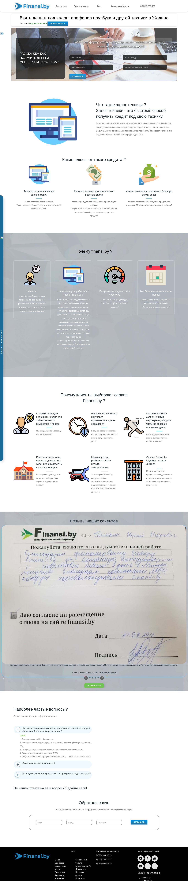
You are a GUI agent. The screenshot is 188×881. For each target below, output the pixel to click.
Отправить (77, 76)
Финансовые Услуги (120, 6)
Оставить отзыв (94, 685)
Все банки (59, 863)
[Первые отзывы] (86, 678)
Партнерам (60, 872)
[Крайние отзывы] (102, 678)
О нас (57, 860)
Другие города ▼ (57, 23)
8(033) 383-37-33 (103, 855)
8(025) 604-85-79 (103, 863)
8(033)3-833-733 (148, 6)
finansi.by (145, 877)
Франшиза (59, 875)
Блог (99, 6)
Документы (61, 6)
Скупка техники (81, 6)
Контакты (59, 878)
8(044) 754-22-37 (103, 859)
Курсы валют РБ (83, 866)
